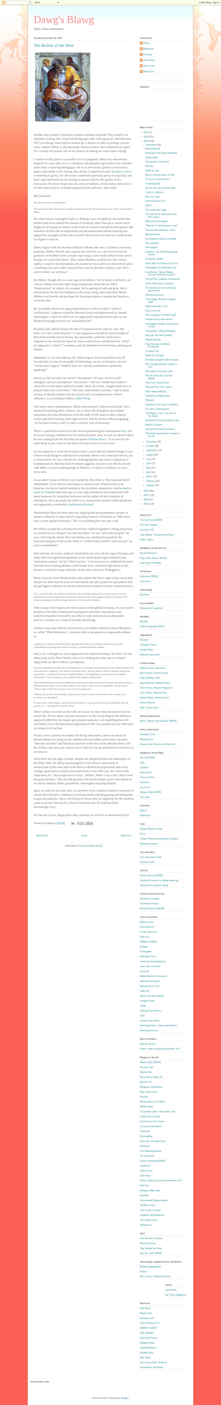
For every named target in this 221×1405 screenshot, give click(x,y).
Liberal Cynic (146, 1170)
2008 (146, 490)
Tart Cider (145, 797)
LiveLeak (144, 971)
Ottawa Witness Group (151, 829)
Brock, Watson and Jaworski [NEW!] (158, 721)
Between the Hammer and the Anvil (157, 744)
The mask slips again (156, 210)
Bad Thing (83, 398)
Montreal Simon (148, 1243)
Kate (142, 762)
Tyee (142, 1015)
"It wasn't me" (152, 351)
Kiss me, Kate (152, 196)
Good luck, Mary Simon (157, 382)
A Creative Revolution (150, 1126)
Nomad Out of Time (150, 986)
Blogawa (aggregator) (150, 1266)
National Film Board (150, 981)
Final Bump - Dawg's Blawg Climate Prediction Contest (160, 273)
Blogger (124, 1398)
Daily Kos (145, 937)
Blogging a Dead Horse (151, 1087)
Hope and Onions (148, 1338)
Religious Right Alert (150, 1190)
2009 (146, 141)
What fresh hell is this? (156, 306)
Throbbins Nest (147, 1205)
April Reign (145, 1308)
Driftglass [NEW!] (148, 941)
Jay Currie (145, 787)
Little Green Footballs (150, 563)
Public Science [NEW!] (151, 875)
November (151, 441)
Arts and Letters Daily (151, 857)
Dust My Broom (148, 1044)
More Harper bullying (155, 391)
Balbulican (148, 48)
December (151, 145)
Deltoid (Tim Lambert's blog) (154, 885)
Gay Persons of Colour (151, 1238)
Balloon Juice (146, 922)
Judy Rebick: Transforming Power (157, 534)
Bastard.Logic (147, 1067)
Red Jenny (145, 1357)
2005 (146, 504)
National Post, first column (158, 387)
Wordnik (144, 621)
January (150, 485)
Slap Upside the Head (151, 1248)
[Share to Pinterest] (91, 823)
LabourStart (170, 1290)
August (150, 454)
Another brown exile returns (159, 319)
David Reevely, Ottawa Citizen (155, 683)
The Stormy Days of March (153, 1362)
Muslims (149, 166)
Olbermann (145, 815)
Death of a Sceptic (154, 355)
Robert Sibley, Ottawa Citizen (154, 697)
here (124, 431)
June (149, 463)
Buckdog (144, 594)
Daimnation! (146, 772)
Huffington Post (147, 956)
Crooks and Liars (148, 932)
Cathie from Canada (150, 1116)
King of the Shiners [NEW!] (153, 558)
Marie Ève (148, 71)
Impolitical (145, 1166)
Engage (143, 946)
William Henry (97, 439)
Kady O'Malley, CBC (150, 678)
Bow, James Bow (148, 1092)
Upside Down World (149, 1020)
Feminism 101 (147, 529)
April (148, 472)
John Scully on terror (150, 1210)
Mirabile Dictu (146, 1352)
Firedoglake (145, 951)
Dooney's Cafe (147, 862)
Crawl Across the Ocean (152, 1121)
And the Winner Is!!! (155, 201)
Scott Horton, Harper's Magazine (156, 687)
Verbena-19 (145, 1225)
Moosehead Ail (152, 148)
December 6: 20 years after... (160, 371)
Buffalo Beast (146, 1106)
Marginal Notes (147, 1343)
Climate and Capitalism (151, 608)
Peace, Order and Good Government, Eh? (161, 1180)
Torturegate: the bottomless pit (160, 267)
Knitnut (143, 1271)
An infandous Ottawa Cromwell (160, 239)
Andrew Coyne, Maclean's (153, 668)
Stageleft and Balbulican (152, 1215)
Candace (144, 767)
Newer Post (42, 835)
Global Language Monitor (152, 626)
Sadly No (144, 991)
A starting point (152, 183)
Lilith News (145, 1175)
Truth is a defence (154, 192)
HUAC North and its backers (159, 283)
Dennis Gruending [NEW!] (153, 1161)
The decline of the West (157, 161)
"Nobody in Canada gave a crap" (161, 225)
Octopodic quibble (154, 259)
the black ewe (147, 1318)
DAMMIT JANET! (148, 1328)
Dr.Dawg (147, 54)
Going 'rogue (151, 157)
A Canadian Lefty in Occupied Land (157, 1111)
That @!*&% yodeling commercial (162, 279)
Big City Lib (145, 1082)
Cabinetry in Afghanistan (157, 395)
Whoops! (149, 400)
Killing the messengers (156, 221)
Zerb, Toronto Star (149, 707)
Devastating (151, 247)
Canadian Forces (148, 645)
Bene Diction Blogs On (151, 1077)
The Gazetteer (147, 1156)
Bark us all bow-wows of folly (159, 175)
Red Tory (144, 1185)
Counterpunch (147, 927)
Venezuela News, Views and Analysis (158, 1025)
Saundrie (144, 1195)
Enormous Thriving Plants (153, 1141)
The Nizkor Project (149, 903)
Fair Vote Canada (148, 524)
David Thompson (148, 553)
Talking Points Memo (150, 1011)
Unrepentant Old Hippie (151, 1367)
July (148, 459)
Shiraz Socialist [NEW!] (152, 996)
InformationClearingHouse (153, 961)
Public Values (146, 539)
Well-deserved (152, 234)
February (151, 481)
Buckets (144, 1096)
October (150, 446)
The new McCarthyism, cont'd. (160, 230)
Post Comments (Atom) (91, 845)
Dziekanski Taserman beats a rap (162, 420)
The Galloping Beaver (150, 1151)
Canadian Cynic (148, 734)
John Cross (149, 66)
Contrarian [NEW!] (149, 576)
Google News (146, 649)
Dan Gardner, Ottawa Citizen (154, 673)
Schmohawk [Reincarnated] (153, 1200)
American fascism (154, 295)
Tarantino (144, 782)
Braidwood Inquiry (149, 843)
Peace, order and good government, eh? (160, 1048)
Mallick (143, 810)
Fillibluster (145, 1146)
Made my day (152, 170)
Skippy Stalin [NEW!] (150, 792)
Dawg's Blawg (64, 19)
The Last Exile (147, 777)
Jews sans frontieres (150, 966)
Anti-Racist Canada (149, 898)
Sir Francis (145, 581)
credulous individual (80, 504)
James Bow (149, 60)
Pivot (142, 834)
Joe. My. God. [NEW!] (151, 1253)
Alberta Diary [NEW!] (150, 1062)
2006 (146, 499)
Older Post (126, 835)
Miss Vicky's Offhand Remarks (155, 1276)
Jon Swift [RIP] (147, 757)
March (149, 476)
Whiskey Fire (146, 739)
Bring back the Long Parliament (161, 153)
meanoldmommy (148, 1347)
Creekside (145, 1131)
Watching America (149, 1030)
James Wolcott (147, 702)
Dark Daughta (146, 1333)
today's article (122, 171)
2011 (146, 132)
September (152, 450)
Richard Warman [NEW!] (152, 908)
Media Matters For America (153, 976)
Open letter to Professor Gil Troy (161, 263)
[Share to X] (85, 823)
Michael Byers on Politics (152, 1101)
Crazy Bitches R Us (150, 1323)
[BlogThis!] (82, 823)
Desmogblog (146, 1136)
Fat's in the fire (152, 310)
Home (84, 835)
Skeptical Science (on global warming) (159, 880)
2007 (146, 495)
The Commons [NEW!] (151, 520)
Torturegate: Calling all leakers (160, 331)
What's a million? (153, 424)
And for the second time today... (161, 188)
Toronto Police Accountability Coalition (159, 838)
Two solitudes (152, 243)
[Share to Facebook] (88, 823)
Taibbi (143, 1006)
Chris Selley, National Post (153, 692)
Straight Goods (147, 1001)
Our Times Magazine (175, 1295)
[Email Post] (72, 823)
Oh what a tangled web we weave (162, 359)
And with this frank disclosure (160, 429)
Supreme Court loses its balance (161, 404)
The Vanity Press (148, 1220)
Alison (146, 43)
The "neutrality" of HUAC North (160, 315)
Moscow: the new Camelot (158, 335)
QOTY (148, 205)
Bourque (144, 640)
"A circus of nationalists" (157, 179)
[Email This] (78, 823)
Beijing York (146, 1072)
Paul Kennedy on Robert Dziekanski (157, 345)
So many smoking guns (157, 409)
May (148, 468)
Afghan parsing (152, 339)
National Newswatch (150, 654)
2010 (146, 136)
